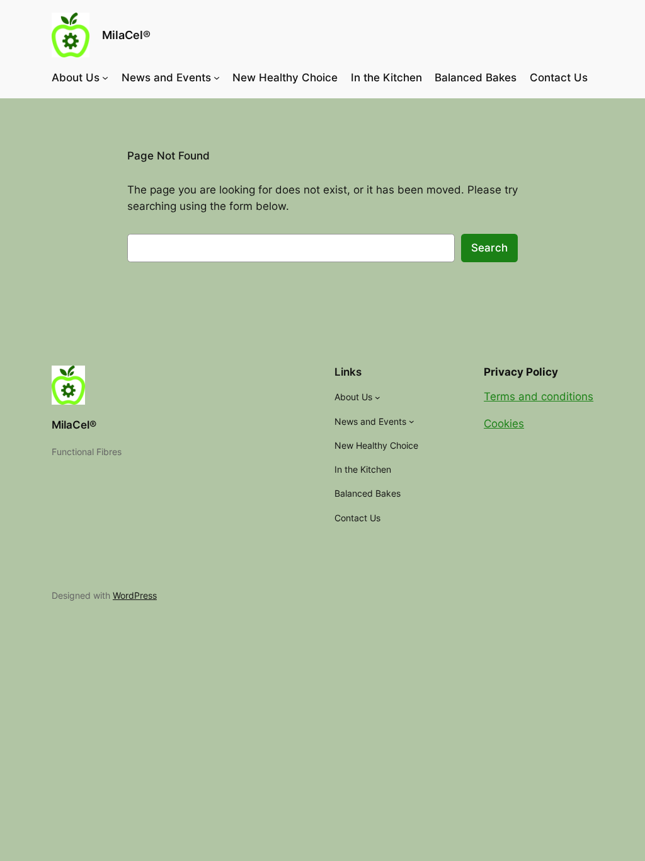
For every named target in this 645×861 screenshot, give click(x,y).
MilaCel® (126, 35)
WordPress (135, 595)
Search (489, 247)
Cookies (504, 423)
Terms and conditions (538, 396)
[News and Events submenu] (217, 77)
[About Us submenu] (105, 77)
